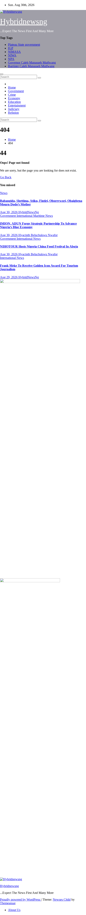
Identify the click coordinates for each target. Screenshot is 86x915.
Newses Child (62, 899)
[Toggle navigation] (1, 74)
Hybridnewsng (23, 21)
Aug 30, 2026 (9, 212)
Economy (14, 98)
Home (12, 87)
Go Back (5, 177)
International (25, 215)
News (3, 193)
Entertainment (17, 105)
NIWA (12, 55)
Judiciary (13, 109)
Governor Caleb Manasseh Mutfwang (32, 62)
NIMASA (14, 51)
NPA (11, 59)
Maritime (39, 215)
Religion (13, 112)
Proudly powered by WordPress (20, 899)
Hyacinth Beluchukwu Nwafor (38, 235)
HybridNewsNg (28, 212)
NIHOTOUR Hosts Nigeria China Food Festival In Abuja (39, 246)
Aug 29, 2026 (9, 277)
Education (14, 102)
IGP (10, 48)
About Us (14, 910)
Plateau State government (24, 44)
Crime (12, 94)
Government (16, 91)
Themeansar (7, 903)
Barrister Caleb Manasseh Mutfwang (31, 66)
